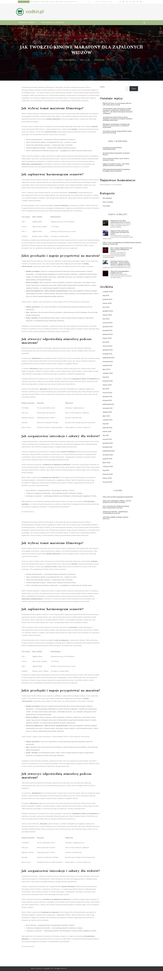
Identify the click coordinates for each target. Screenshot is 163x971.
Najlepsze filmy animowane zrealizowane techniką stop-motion (120, 232)
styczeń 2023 (107, 346)
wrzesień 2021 (108, 408)
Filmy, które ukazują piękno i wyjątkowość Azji (119, 272)
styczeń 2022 (107, 393)
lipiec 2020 (106, 463)
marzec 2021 (107, 432)
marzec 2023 (107, 338)
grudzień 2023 (108, 327)
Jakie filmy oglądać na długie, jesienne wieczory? (115, 518)
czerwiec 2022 (108, 373)
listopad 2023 (107, 331)
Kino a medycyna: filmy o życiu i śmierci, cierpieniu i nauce (116, 159)
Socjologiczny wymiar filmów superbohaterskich (112, 148)
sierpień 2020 (107, 459)
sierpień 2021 (107, 412)
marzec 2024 (107, 315)
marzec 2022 (107, 385)
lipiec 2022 (106, 369)
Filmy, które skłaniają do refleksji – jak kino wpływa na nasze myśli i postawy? (117, 501)
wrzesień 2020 (108, 455)
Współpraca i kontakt (52, 22)
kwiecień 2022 (108, 381)
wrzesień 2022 (108, 362)
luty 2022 (106, 389)
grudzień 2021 (107, 397)
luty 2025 (106, 307)
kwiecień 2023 (108, 334)
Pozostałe (22, 2)
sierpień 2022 (107, 365)
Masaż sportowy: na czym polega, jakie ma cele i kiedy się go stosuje (117, 104)
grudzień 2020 (108, 443)
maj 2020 (106, 470)
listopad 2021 (107, 400)
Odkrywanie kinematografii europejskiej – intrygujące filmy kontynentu (117, 170)
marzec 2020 (107, 478)
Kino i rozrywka (67, 60)
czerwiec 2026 (108, 292)
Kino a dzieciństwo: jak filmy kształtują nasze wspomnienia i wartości (116, 507)
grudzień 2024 (108, 311)
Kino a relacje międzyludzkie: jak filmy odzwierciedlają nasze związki (121, 249)
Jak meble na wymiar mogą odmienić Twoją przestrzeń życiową (117, 132)
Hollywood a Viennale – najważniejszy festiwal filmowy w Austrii (115, 512)
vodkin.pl (99, 60)
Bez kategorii (107, 198)
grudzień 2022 (108, 350)
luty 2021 (106, 435)
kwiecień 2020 (108, 474)
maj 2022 (106, 377)
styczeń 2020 (107, 482)
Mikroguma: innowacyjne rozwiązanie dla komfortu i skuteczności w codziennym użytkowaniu (52, 2)
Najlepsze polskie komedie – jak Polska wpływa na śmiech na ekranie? (116, 165)
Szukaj (102, 87)
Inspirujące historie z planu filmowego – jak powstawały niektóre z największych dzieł (120, 262)
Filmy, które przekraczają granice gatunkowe (118, 497)
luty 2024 (106, 319)
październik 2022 (108, 358)
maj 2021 (106, 424)
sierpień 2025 (107, 299)
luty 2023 (106, 342)
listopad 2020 (107, 447)
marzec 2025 (107, 303)
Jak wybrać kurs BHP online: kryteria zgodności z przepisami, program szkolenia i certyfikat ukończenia (117, 118)
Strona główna (27, 22)
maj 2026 (106, 296)
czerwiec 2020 (108, 467)
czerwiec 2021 (107, 420)
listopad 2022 (107, 354)
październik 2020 (109, 451)
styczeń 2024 (107, 323)
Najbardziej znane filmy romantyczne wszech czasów (120, 221)
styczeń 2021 (107, 439)
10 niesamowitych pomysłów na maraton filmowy (116, 154)
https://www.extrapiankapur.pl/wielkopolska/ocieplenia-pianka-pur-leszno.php (122, 243)
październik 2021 (108, 404)
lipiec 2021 (106, 416)
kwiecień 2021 (107, 428)
